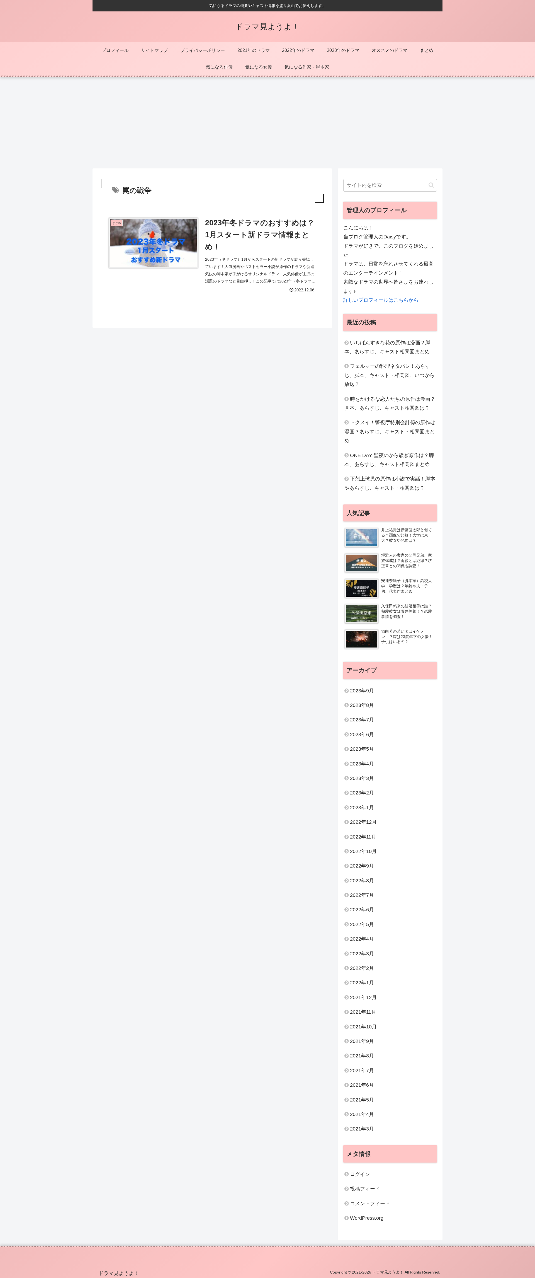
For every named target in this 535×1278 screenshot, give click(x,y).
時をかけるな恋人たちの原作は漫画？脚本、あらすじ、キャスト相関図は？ (389, 403)
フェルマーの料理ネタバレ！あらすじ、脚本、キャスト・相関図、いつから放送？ (389, 375)
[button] (431, 185)
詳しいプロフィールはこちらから (381, 300)
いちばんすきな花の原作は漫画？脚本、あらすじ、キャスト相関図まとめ (387, 347)
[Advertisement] (267, 123)
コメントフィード (370, 1203)
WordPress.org (366, 1218)
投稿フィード (365, 1189)
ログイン (360, 1174)
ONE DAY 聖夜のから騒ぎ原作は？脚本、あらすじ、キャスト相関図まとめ (389, 460)
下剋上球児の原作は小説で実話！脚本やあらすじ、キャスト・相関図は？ (389, 483)
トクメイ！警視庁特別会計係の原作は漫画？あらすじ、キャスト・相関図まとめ (389, 431)
